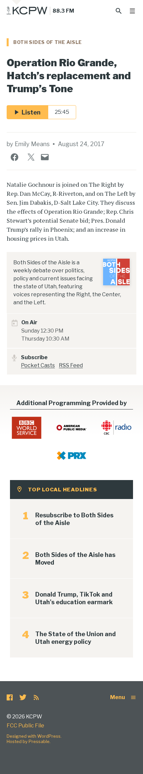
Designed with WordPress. (34, 736)
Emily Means (32, 143)
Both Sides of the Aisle (47, 42)
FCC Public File (25, 725)
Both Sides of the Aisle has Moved (75, 558)
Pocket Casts (38, 365)
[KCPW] (27, 11)
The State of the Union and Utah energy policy (75, 638)
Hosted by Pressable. (29, 741)
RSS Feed (71, 365)
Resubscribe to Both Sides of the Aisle (74, 519)
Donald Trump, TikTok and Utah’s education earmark (74, 598)
